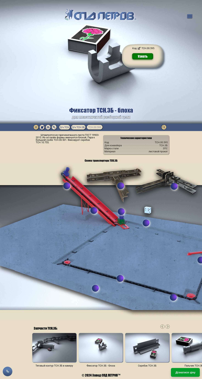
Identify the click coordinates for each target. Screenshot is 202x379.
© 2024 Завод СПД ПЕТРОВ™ (101, 375)
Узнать (143, 56)
